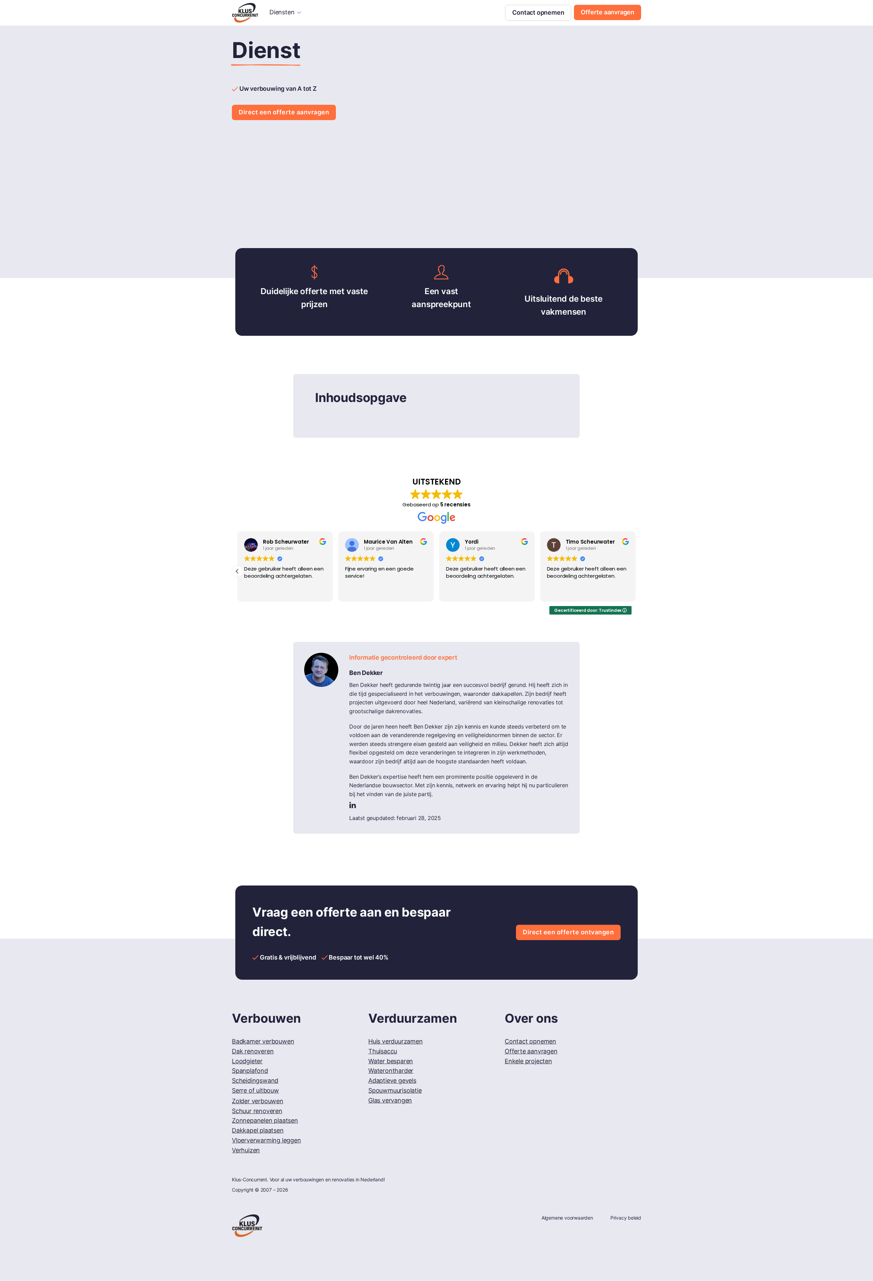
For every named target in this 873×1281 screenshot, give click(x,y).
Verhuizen (246, 1150)
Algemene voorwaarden (567, 1218)
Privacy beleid (625, 1218)
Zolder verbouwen (257, 1101)
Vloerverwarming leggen (266, 1140)
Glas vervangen (390, 1100)
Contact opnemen (538, 12)
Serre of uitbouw (255, 1090)
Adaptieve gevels (392, 1080)
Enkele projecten (528, 1061)
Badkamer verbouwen (263, 1041)
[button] (237, 571)
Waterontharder (390, 1070)
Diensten (281, 12)
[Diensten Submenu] (299, 12)
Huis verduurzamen (395, 1041)
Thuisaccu (382, 1051)
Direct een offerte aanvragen (284, 112)
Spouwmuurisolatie (395, 1090)
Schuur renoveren (257, 1110)
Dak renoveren (252, 1051)
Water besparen (390, 1061)
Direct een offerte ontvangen (568, 932)
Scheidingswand (255, 1080)
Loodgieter (247, 1061)
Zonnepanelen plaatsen (265, 1120)
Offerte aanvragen (607, 12)
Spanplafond (250, 1070)
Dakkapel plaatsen (258, 1130)
